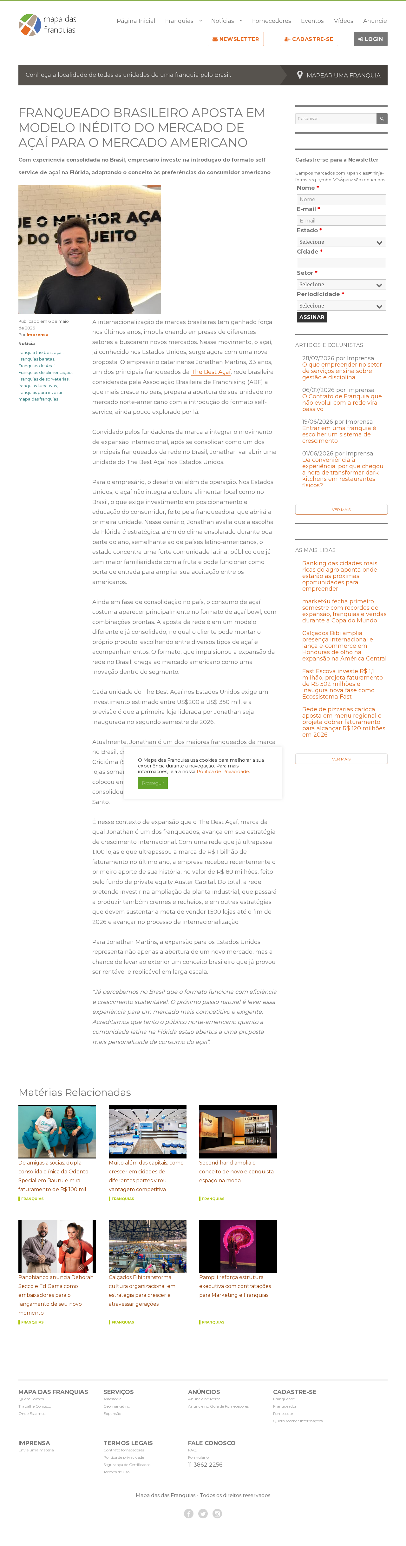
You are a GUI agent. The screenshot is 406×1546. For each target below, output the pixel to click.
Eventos (312, 20)
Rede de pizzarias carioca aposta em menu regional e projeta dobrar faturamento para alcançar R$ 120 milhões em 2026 (343, 722)
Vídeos (343, 20)
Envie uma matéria (36, 1450)
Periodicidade (320, 294)
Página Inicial (136, 20)
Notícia (26, 343)
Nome (308, 188)
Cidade (310, 252)
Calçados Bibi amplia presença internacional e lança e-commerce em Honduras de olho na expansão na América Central (344, 646)
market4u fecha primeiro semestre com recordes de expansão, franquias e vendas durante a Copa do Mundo (344, 611)
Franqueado (284, 1399)
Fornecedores (271, 20)
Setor (307, 273)
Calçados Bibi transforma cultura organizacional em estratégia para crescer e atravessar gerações (142, 1290)
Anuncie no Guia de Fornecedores (218, 1406)
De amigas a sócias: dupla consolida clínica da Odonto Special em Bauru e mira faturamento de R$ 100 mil (53, 1176)
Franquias (179, 20)
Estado (309, 230)
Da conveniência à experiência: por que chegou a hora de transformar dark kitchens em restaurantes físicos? (342, 472)
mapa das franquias (38, 398)
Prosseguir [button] (153, 783)
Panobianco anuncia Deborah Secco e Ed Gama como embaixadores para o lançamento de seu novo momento (56, 1295)
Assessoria (112, 1399)
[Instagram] (217, 1513)
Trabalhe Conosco (34, 1406)
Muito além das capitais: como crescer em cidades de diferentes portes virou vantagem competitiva (146, 1176)
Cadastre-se (312, 39)
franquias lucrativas (37, 385)
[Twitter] (203, 1513)
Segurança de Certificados (126, 1464)
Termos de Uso (116, 1472)
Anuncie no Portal (204, 1399)
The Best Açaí (211, 371)
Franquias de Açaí (36, 365)
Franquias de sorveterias (43, 379)
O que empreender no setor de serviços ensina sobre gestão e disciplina (342, 371)
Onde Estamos (31, 1413)
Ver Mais (341, 509)
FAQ (192, 1450)
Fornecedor (283, 1413)
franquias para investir (40, 392)
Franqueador (285, 1406)
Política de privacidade (123, 1457)
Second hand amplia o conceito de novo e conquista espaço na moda (236, 1172)
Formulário (198, 1457)
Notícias (222, 20)
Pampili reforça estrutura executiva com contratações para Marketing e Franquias (235, 1286)
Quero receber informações (298, 1420)
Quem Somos (31, 1399)
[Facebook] (188, 1513)
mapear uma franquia (344, 75)
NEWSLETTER (238, 39)
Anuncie (375, 20)
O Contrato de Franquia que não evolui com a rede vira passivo (342, 403)
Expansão (112, 1413)
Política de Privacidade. (223, 771)
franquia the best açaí (40, 352)
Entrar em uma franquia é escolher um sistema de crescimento (339, 434)
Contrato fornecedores (123, 1450)
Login (373, 39)
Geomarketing (116, 1406)
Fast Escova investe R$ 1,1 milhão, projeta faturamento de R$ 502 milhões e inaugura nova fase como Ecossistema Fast (342, 684)
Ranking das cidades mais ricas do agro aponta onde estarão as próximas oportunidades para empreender (339, 576)
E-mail (308, 209)
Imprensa (38, 334)
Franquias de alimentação (45, 372)
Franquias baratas (36, 359)
